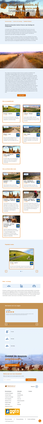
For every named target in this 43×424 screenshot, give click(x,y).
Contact (30, 391)
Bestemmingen (8, 21)
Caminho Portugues (9, 393)
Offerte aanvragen (12, 365)
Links (18, 402)
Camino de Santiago (17, 21)
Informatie (19, 391)
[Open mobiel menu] (42, 6)
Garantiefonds (20, 395)
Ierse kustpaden (8, 398)
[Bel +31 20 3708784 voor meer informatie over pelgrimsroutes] (39, 420)
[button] (6, 271)
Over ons (19, 398)
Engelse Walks (8, 402)
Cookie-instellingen (31, 419)
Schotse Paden (8, 395)
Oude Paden (7, 404)
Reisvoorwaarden (20, 400)
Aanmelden (31, 379)
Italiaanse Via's (8, 400)
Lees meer (21, 95)
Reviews (19, 404)
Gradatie (19, 393)
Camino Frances (27, 21)
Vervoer (18, 396)
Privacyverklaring (19, 419)
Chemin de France (8, 406)
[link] (31, 263)
